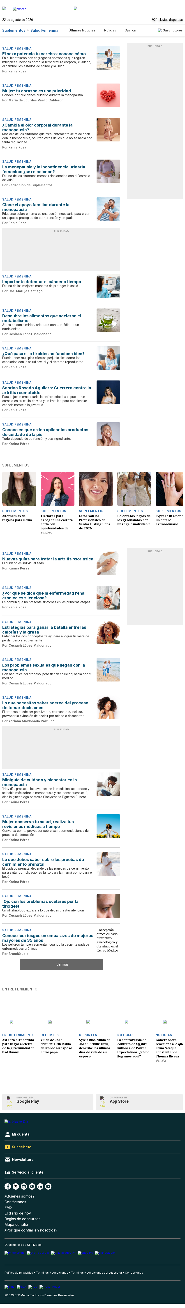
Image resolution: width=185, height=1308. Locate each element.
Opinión (130, 30)
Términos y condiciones (52, 1272)
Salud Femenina (44, 30)
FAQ (8, 1207)
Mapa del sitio (16, 1224)
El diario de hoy (18, 1213)
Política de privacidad (19, 1272)
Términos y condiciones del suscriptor (96, 1272)
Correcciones (134, 1272)
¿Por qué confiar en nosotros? (31, 1230)
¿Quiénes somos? (20, 1196)
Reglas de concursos (22, 1219)
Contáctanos (15, 1202)
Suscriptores (173, 30)
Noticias (110, 30)
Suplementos (13, 30)
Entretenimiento (20, 989)
